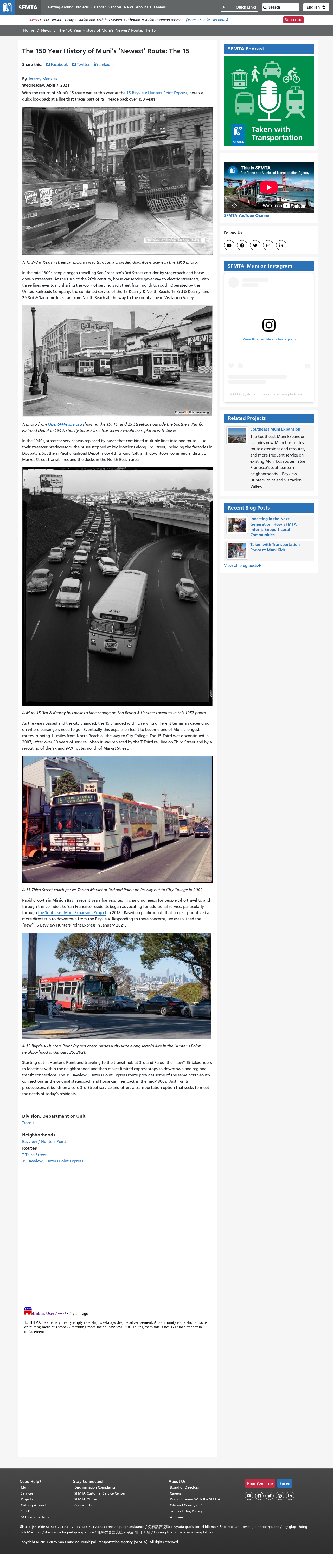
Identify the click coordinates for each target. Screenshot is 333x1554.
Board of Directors (184, 1487)
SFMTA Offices (85, 1499)
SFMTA (234, 394)
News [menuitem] (128, 7)
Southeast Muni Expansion (275, 429)
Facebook (59, 64)
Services (27, 1493)
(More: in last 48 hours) (207, 20)
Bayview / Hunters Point (44, 1141)
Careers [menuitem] (160, 7)
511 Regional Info (35, 1517)
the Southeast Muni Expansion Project (72, 912)
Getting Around (33, 1505)
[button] (316, 7)
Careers (175, 1493)
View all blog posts (241, 565)
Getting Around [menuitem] (60, 7)
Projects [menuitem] (82, 7)
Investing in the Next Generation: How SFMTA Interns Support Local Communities (273, 526)
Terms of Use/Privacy (186, 1511)
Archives (176, 1517)
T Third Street (34, 1155)
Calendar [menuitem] (98, 7)
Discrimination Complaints (94, 1487)
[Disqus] (117, 1235)
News (46, 30)
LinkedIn (106, 64)
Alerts (34, 20)
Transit (28, 1123)
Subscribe (293, 19)
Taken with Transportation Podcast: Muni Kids (275, 547)
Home (28, 30)
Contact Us (83, 1505)
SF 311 (26, 1511)
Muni (25, 1487)
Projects (27, 1499)
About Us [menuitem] (143, 7)
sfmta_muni (256, 394)
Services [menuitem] (114, 7)
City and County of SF (187, 1505)
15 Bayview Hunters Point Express (156, 93)
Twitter (83, 64)
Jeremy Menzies (42, 79)
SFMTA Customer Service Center (99, 1493)
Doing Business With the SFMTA (195, 1499)
